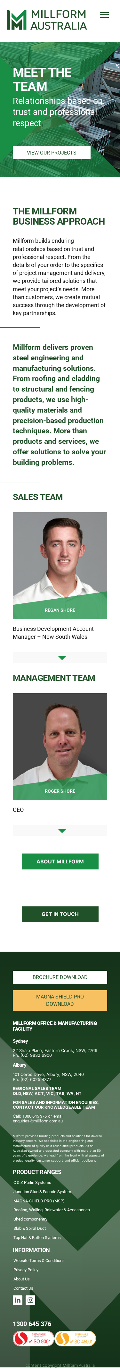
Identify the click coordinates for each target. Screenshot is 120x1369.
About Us (21, 1279)
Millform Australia (79, 1365)
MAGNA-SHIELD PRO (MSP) (39, 1201)
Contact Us (23, 1288)
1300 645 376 (34, 1116)
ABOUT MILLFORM (60, 861)
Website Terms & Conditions (39, 1260)
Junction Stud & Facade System (42, 1191)
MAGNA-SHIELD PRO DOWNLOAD (60, 1000)
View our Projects (51, 153)
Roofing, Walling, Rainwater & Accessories (51, 1209)
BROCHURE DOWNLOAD (60, 977)
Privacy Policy (25, 1269)
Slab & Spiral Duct (29, 1228)
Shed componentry (30, 1219)
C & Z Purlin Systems (32, 1182)
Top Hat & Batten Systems (37, 1237)
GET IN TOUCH (60, 914)
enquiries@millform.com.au (38, 1121)
